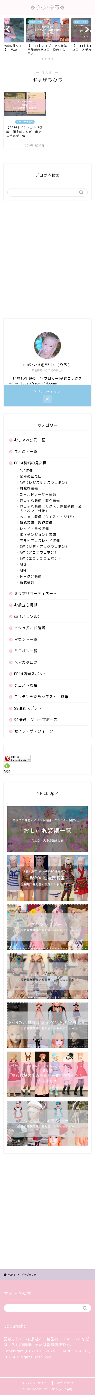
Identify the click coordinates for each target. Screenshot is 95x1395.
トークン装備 (31, 576)
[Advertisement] (47, 263)
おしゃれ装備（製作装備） (42, 500)
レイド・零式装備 (34, 528)
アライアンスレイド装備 (40, 540)
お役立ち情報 (26, 605)
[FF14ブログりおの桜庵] (47, 10)
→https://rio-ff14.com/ (36, 383)
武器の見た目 (31, 476)
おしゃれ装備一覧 (29, 440)
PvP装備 (26, 470)
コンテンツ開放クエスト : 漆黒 (41, 696)
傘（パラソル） (27, 616)
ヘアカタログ (26, 662)
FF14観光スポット (30, 673)
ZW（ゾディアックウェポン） (44, 546)
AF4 (23, 570)
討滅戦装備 (29, 488)
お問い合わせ (65, 1383)
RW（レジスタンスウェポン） (44, 482)
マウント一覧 (26, 639)
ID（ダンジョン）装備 (38, 534)
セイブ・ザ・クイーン (33, 731)
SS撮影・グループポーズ (35, 719)
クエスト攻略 (26, 685)
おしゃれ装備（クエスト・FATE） (48, 516)
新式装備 (27, 582)
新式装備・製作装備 (36, 522)
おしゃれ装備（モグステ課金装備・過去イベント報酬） (51, 508)
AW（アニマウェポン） (39, 552)
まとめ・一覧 (26, 451)
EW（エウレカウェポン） (41, 558)
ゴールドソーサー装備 (38, 494)
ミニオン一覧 (26, 650)
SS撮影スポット (28, 708)
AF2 (23, 564)
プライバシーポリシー (35, 1383)
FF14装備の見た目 (30, 462)
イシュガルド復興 (29, 627)
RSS (7, 771)
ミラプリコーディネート (35, 593)
